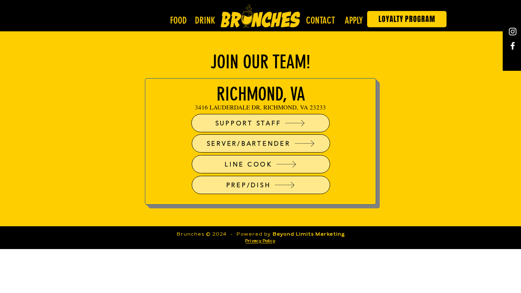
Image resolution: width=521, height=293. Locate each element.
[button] (179, 20)
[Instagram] (513, 31)
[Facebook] (513, 46)
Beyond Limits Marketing (308, 234)
